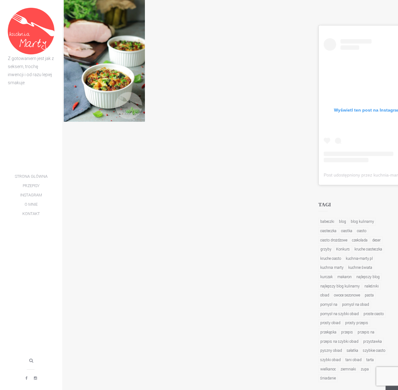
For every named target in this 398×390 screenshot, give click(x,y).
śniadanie (328, 378)
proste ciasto (373, 314)
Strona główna (31, 176)
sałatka (352, 350)
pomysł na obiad (355, 304)
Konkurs (343, 249)
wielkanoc (328, 369)
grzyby (325, 249)
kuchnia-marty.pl (359, 258)
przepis (347, 332)
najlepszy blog (368, 277)
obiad (324, 295)
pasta (369, 295)
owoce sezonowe (347, 295)
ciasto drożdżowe (333, 240)
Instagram (31, 195)
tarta (370, 360)
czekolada (360, 240)
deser (376, 240)
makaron (344, 277)
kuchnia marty (332, 267)
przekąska (328, 332)
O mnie (31, 204)
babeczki (327, 221)
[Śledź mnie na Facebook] (26, 378)
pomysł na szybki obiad (339, 314)
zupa (365, 369)
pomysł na (328, 304)
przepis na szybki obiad (339, 341)
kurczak (326, 277)
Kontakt (31, 213)
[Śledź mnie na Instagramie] (35, 378)
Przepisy (31, 185)
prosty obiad (330, 323)
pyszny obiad (331, 350)
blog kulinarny (362, 221)
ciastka (346, 231)
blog (342, 221)
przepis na (366, 332)
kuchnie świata (360, 267)
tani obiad (353, 360)
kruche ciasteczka (368, 249)
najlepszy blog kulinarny (340, 286)
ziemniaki (348, 369)
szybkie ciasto (374, 350)
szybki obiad (330, 360)
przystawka (372, 341)
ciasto (361, 231)
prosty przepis (356, 323)
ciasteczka (328, 231)
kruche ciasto (330, 258)
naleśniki (371, 286)
